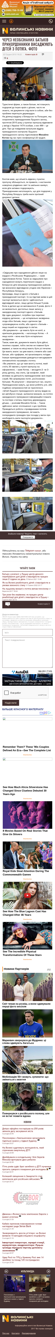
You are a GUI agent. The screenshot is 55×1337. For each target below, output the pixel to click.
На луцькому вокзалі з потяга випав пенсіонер (25, 588)
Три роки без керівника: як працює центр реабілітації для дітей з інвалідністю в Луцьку (24, 596)
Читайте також (27, 568)
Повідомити (28, 537)
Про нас (5, 1333)
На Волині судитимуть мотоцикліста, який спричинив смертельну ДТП (23, 1149)
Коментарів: (31, 54)
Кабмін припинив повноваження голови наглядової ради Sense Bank (22, 1225)
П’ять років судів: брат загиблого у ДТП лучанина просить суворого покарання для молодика (26, 1168)
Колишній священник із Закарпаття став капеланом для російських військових (22, 1177)
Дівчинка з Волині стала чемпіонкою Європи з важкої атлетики (25, 1215)
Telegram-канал (33, 550)
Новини (27, 1122)
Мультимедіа (27, 1271)
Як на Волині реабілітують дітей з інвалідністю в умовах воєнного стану (26, 584)
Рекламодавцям (29, 1333)
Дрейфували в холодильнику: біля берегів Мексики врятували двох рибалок (23, 1158)
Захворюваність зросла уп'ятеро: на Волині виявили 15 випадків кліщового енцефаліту (24, 1234)
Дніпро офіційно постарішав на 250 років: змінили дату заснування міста (23, 1129)
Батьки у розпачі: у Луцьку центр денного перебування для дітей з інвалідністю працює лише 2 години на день (25, 576)
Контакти (16, 1333)
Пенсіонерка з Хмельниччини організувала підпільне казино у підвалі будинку (23, 1139)
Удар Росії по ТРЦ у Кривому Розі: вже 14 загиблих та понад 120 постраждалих (23, 1258)
